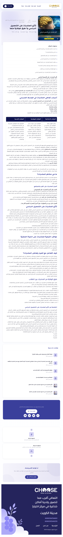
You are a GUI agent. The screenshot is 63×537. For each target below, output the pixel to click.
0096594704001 (51, 518)
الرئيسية (39, 6)
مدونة (22, 6)
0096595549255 (51, 521)
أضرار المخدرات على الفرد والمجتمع (48, 55)
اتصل (38, 526)
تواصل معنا (27, 6)
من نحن (45, 526)
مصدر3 (55, 338)
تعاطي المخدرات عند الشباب (40, 233)
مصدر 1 (55, 334)
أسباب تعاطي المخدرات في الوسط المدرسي (46, 49)
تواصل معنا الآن (32, 477)
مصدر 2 (55, 336)
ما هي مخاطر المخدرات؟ (50, 52)
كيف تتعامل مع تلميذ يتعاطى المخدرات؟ (47, 65)
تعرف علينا (33, 6)
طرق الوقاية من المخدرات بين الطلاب (48, 69)
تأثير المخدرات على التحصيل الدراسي (48, 59)
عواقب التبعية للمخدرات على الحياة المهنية (46, 62)
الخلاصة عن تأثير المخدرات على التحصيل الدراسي (45, 72)
